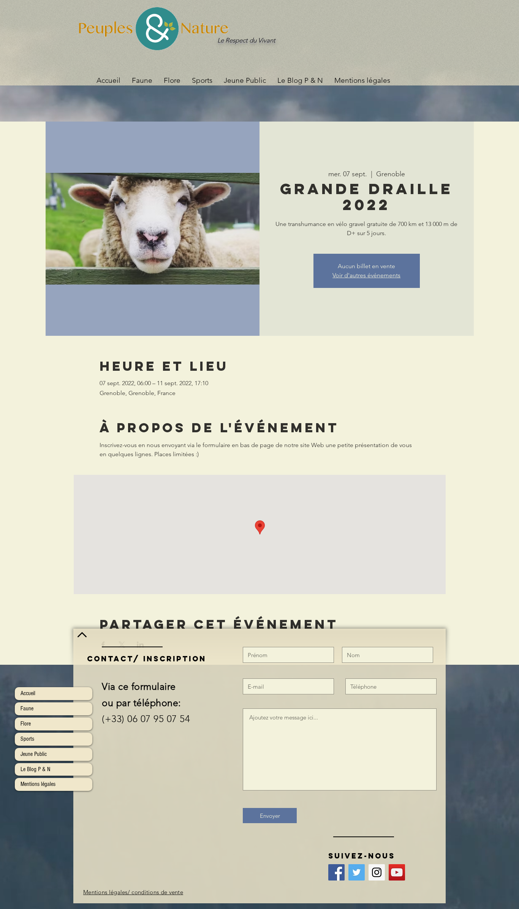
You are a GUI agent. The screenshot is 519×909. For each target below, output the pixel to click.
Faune (27, 708)
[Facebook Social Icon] (336, 872)
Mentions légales (38, 784)
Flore (26, 723)
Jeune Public (34, 754)
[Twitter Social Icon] (356, 872)
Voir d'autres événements (366, 275)
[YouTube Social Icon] (397, 872)
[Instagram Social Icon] (377, 872)
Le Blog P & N (35, 769)
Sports (27, 738)
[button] (202, 80)
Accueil (28, 693)
